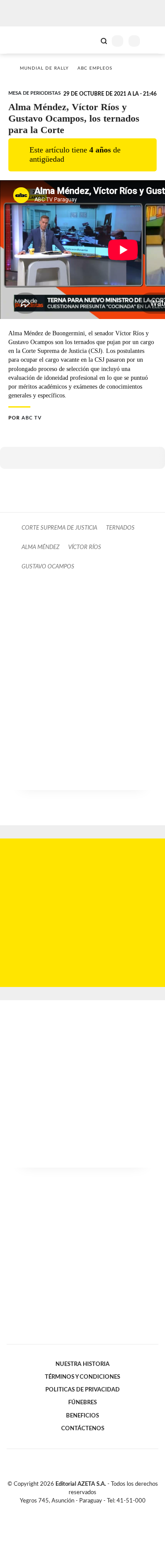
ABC (23, 40)
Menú (152, 40)
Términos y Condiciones (82, 1377)
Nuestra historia (82, 1364)
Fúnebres (82, 1402)
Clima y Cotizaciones (89, 40)
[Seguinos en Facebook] (69, 1511)
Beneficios (82, 1415)
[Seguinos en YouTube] (88, 1511)
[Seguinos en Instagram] (97, 1511)
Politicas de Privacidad (82, 1389)
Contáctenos (82, 1428)
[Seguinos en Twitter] (79, 1511)
